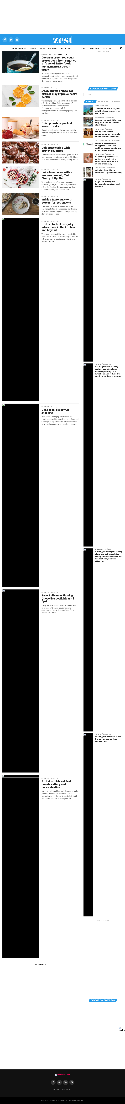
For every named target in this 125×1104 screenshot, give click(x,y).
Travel (32, 48)
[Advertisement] (62, 17)
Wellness (80, 48)
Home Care (94, 48)
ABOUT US (62, 54)
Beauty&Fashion (48, 48)
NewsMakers (19, 48)
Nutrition (66, 48)
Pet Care (108, 48)
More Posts (40, 965)
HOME (56, 1089)
